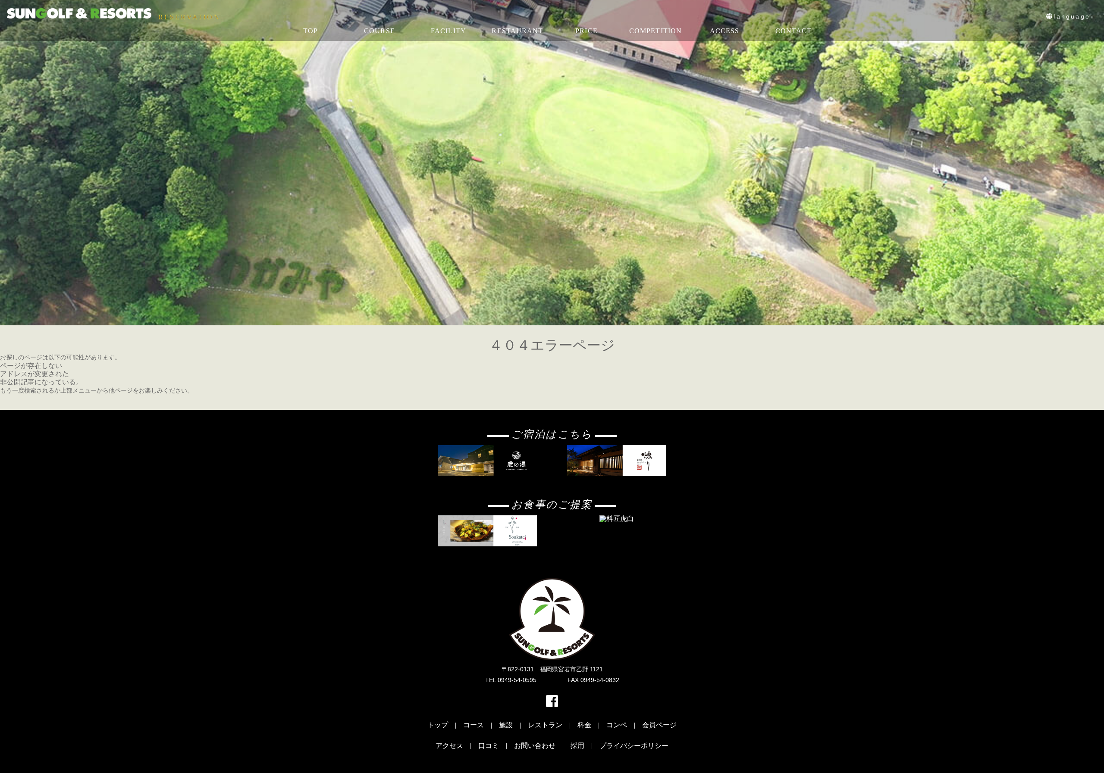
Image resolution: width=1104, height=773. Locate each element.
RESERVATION (189, 17)
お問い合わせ (534, 745)
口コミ (488, 745)
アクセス (449, 745)
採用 (577, 745)
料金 (584, 725)
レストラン (545, 725)
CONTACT (793, 30)
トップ (437, 725)
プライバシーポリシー (633, 745)
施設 (506, 725)
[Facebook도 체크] (552, 704)
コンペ (616, 725)
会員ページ (659, 725)
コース (473, 725)
